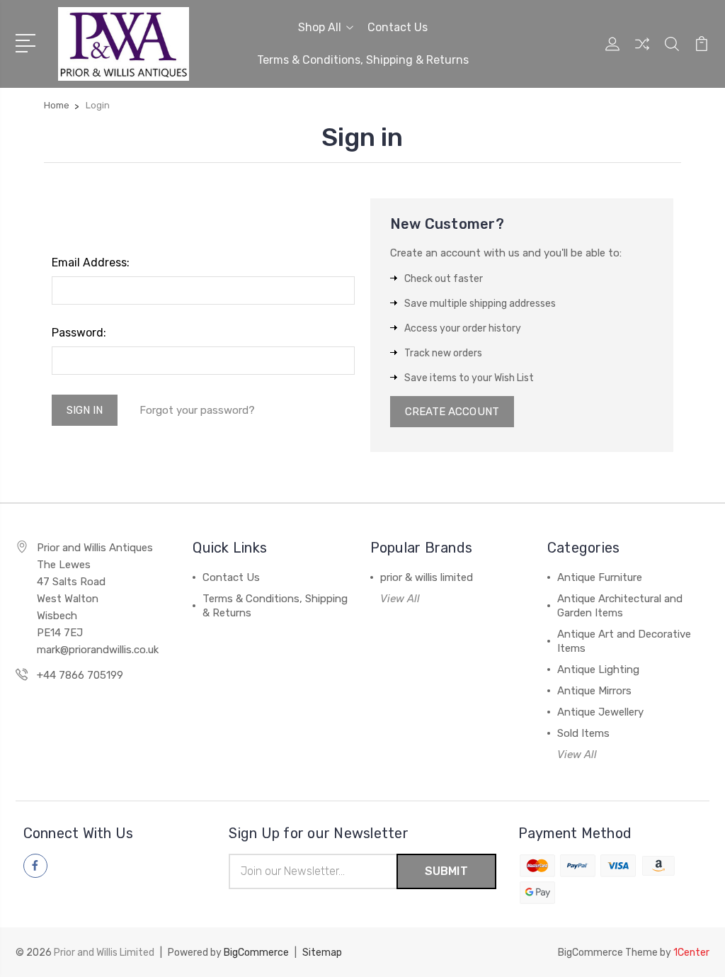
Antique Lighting (598, 669)
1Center (691, 953)
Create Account (452, 411)
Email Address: (91, 262)
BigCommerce (256, 953)
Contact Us (397, 27)
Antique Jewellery (600, 712)
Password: (79, 332)
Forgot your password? (197, 410)
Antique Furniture (599, 577)
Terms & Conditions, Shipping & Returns (363, 60)
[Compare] (642, 52)
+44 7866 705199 (80, 675)
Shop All (319, 27)
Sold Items (583, 733)
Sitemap (322, 953)
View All (400, 598)
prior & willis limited (426, 577)
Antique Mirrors (594, 690)
